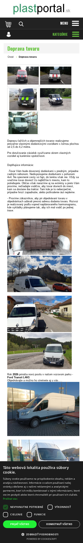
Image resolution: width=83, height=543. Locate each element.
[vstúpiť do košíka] (9, 24)
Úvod (10, 57)
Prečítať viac (10, 498)
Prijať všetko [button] (19, 524)
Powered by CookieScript (42, 538)
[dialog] (41, 502)
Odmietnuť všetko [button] (59, 524)
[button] (41, 534)
